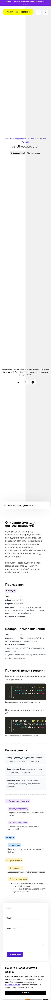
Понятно (25, 993)
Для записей (34, 153)
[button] (18, 382)
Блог (32, 139)
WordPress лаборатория (15, 139)
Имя (9, 908)
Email (9, 918)
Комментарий (13, 928)
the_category (14, 845)
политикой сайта (12, 985)
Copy (42, 686)
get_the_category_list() (18, 809)
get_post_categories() (18, 822)
